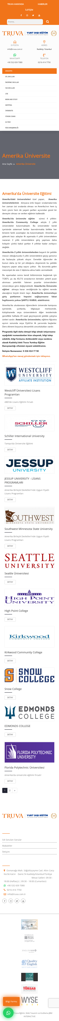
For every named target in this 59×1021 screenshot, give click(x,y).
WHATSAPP (15, 58)
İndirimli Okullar (12, 82)
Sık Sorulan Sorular (12, 839)
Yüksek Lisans (10, 116)
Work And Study (11, 99)
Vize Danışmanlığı (11, 128)
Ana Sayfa (7, 163)
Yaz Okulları (10, 88)
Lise (6, 94)
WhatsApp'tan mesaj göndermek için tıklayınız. (26, 356)
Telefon (44, 58)
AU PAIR (8, 122)
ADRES (44, 45)
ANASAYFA (8, 71)
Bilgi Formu (11, 1001)
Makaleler (7, 845)
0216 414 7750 (44, 62)
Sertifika (8, 105)
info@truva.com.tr (14, 49)
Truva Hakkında (15, 4)
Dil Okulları (10, 77)
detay (10, 408)
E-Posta (15, 45)
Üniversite (9, 111)
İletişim (29, 9)
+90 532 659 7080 (14, 62)
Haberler (42, 4)
